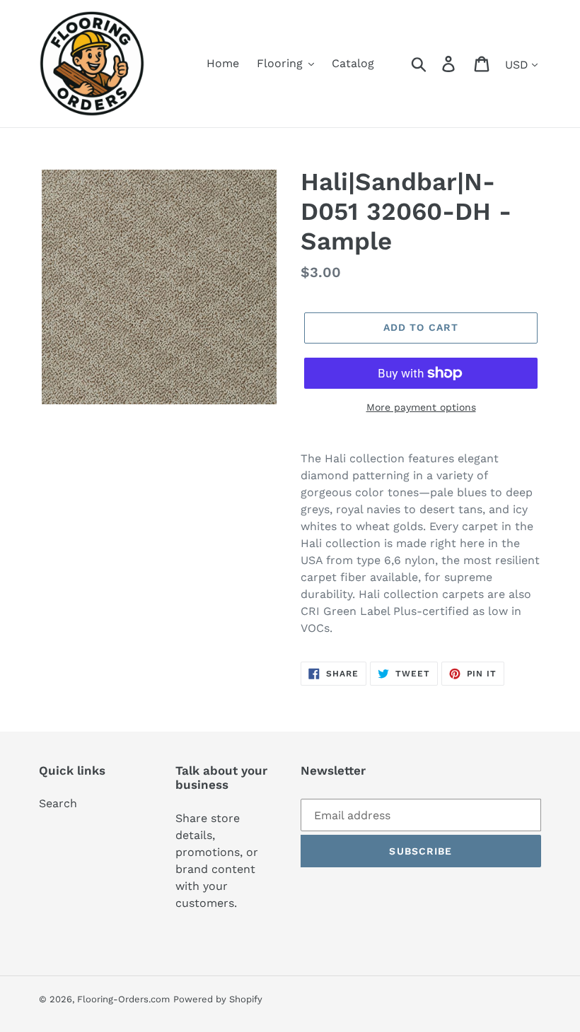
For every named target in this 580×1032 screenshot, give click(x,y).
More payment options (421, 407)
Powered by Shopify (217, 999)
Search (58, 803)
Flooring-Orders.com (123, 999)
